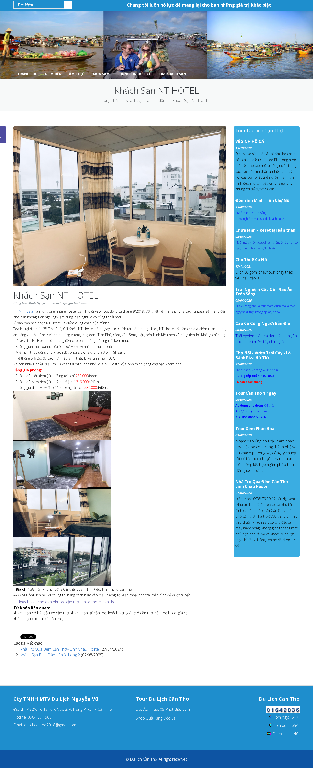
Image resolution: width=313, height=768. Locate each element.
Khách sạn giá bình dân (145, 100)
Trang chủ (109, 100)
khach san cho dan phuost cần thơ (49, 602)
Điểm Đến (53, 73)
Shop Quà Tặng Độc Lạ (155, 718)
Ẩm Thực (77, 73)
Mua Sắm (101, 73)
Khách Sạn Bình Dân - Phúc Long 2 (50, 655)
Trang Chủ (27, 73)
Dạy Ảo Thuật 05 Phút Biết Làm (163, 709)
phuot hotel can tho (98, 602)
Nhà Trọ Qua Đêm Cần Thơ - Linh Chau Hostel (60, 649)
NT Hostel (26, 311)
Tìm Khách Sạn (172, 73)
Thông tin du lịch (134, 73)
